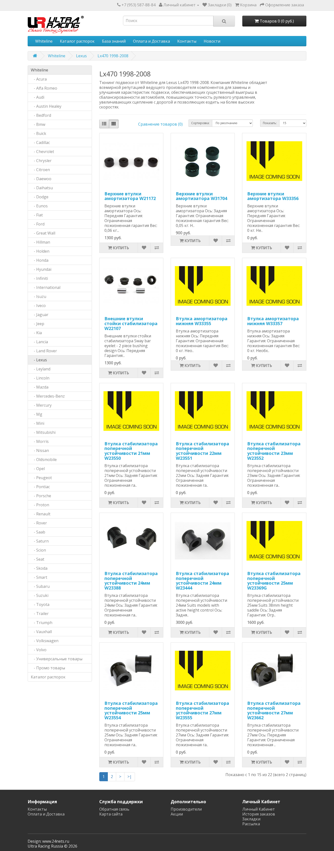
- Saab (38, 532)
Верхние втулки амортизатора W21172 (130, 196)
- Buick (38, 133)
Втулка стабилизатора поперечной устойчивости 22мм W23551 (202, 451)
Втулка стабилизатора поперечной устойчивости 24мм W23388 (131, 580)
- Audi (37, 97)
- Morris (40, 441)
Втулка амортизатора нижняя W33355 (201, 321)
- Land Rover (44, 351)
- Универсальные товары (56, 659)
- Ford (38, 224)
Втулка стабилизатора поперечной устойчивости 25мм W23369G (274, 580)
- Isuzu (38, 296)
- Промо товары (48, 668)
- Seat (37, 559)
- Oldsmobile (44, 459)
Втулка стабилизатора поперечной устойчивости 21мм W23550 (131, 451)
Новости (212, 41)
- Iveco (38, 305)
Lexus (81, 56)
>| (129, 776)
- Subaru (40, 586)
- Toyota (40, 604)
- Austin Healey (46, 106)
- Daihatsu (42, 187)
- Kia (36, 332)
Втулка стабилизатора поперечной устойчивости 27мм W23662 (274, 710)
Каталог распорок (77, 41)
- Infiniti (39, 278)
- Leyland (40, 369)
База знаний (114, 41)
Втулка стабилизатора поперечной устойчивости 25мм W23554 (131, 710)
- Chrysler (41, 160)
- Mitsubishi (43, 432)
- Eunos (39, 206)
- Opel (38, 468)
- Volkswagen (44, 640)
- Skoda (39, 568)
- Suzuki (39, 595)
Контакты (186, 41)
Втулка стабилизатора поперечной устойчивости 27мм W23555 (202, 710)
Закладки (251, 819)
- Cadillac (40, 142)
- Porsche (41, 495)
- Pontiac (40, 486)
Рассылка (251, 824)
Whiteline (44, 41)
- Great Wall (43, 233)
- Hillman (40, 242)
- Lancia (39, 341)
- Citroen (40, 169)
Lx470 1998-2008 (113, 56)
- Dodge (39, 197)
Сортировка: (200, 123)
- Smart (39, 577)
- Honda (39, 260)
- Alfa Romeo (44, 88)
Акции (177, 814)
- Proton (40, 505)
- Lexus (39, 360)
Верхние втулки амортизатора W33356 (273, 196)
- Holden (40, 251)
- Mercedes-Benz (48, 396)
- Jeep (37, 323)
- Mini (37, 423)
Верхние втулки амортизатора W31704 (201, 196)
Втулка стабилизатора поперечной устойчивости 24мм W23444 (202, 580)
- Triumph (41, 622)
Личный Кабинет (258, 809)
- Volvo (38, 649)
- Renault (40, 514)
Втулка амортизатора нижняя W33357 (273, 321)
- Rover (39, 523)
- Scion (38, 550)
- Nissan (40, 450)
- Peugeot (41, 477)
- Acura (39, 79)
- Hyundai (41, 269)
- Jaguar (39, 314)
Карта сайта (110, 814)
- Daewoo (41, 178)
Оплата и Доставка (151, 41)
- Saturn (40, 541)
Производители (186, 809)
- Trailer (40, 613)
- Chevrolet (42, 151)
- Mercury (41, 405)
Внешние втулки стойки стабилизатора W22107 (130, 323)
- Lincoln (40, 378)
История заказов (258, 814)
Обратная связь (114, 809)
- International (45, 287)
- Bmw (38, 124)
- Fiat (37, 215)
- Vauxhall (41, 631)
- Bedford (41, 115)
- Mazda (39, 387)
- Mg (36, 414)
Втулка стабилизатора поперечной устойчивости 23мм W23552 (274, 451)
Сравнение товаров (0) (160, 124)
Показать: (270, 123)
